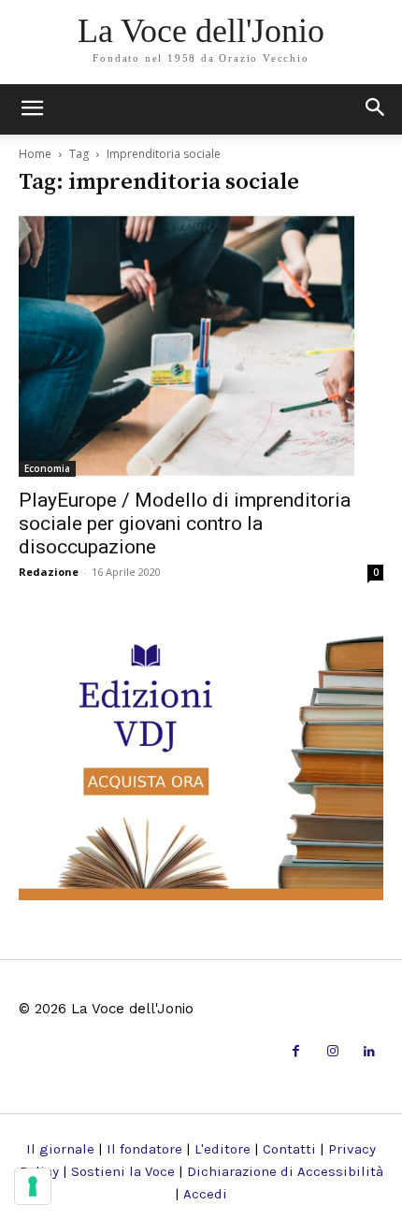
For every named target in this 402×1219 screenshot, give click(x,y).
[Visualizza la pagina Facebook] (295, 1052)
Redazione (49, 572)
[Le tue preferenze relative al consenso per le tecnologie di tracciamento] (32, 1186)
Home (35, 154)
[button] (376, 109)
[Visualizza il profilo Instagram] (332, 1052)
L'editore (222, 1148)
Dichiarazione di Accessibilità (285, 1171)
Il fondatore (144, 1148)
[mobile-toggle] (32, 109)
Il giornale (60, 1148)
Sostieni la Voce (123, 1171)
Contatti (289, 1148)
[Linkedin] (369, 1052)
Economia (47, 468)
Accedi (205, 1193)
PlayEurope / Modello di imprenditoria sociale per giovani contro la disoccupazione (185, 523)
